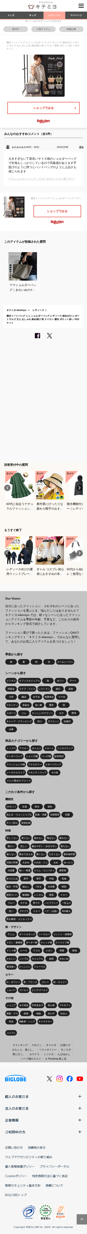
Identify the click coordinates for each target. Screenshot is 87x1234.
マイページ (76, 15)
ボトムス (36, 748)
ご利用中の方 (15, 1131)
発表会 (25, 705)
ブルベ (11, 903)
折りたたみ (12, 878)
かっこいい (25, 966)
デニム (11, 934)
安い (11, 911)
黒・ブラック (30, 982)
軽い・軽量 (25, 870)
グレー (45, 982)
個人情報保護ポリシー (20, 1166)
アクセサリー (35, 764)
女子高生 (24, 1005)
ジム (24, 713)
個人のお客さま (17, 1096)
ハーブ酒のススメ (31, 1058)
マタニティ (12, 705)
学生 (11, 1021)
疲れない (64, 838)
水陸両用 (54, 814)
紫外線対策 (69, 854)
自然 (51, 958)
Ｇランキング (20, 1045)
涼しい (23, 846)
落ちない (65, 846)
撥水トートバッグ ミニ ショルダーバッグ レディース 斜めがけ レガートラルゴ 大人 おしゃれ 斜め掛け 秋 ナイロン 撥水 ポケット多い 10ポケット (43, 319)
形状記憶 (26, 823)
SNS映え (66, 911)
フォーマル (39, 966)
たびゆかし (64, 1054)
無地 (74, 950)
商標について (54, 1185)
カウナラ (34, 1054)
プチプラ (24, 911)
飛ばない (51, 838)
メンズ (10, 15)
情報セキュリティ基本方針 (23, 1185)
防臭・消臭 (41, 814)
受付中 (15, 29)
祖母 (26, 1013)
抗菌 (67, 814)
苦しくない (12, 838)
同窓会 (11, 689)
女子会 (36, 697)
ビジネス (11, 680)
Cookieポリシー (16, 1176)
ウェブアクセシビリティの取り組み (28, 1157)
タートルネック (27, 934)
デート (73, 680)
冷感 (24, 806)
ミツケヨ (49, 1054)
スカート (49, 748)
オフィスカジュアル (29, 680)
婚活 (24, 697)
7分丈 (39, 886)
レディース (54, 15)
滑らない (26, 838)
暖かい (11, 846)
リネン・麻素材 (14, 942)
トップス (11, 748)
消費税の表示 (37, 1147)
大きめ (25, 862)
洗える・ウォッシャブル (19, 814)
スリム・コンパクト (44, 870)
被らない (11, 854)
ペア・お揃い (51, 911)
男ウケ (36, 903)
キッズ (32, 15)
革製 (62, 950)
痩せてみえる (26, 854)
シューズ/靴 (32, 756)
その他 (54, 772)
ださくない (54, 854)
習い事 (38, 705)
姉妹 (38, 1013)
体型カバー (12, 895)
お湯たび (65, 1045)
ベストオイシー (48, 1049)
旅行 (58, 689)
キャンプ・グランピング (19, 721)
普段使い (11, 966)
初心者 (51, 1005)
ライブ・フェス (27, 689)
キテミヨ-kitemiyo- (17, 310)
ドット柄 (11, 950)
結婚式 (67, 721)
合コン (60, 680)
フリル (36, 950)
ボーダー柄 (31, 942)
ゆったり (68, 862)
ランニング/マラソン (42, 713)
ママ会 (61, 697)
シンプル (24, 958)
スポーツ (11, 713)
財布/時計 (59, 756)
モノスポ (66, 1049)
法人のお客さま (17, 1108)
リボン (49, 950)
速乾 (50, 806)
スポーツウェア (53, 764)
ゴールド (24, 990)
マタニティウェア (37, 772)
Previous (7, 488)
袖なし (25, 886)
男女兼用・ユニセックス (19, 919)
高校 (70, 689)
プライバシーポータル (54, 1166)
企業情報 (12, 1120)
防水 (37, 806)
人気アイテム (43, 29)
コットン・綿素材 (62, 934)
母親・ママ (12, 1013)
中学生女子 (37, 1005)
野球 (74, 713)
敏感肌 (25, 895)
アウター (24, 748)
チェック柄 (46, 942)
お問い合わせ (14, 1147)
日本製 (51, 886)
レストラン (44, 689)
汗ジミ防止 (12, 823)
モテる (23, 903)
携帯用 (62, 870)
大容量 (11, 870)
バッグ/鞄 (46, 756)
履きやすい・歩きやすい (44, 846)
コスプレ (11, 1033)
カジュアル (37, 958)
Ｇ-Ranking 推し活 (55, 1058)
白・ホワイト (13, 982)
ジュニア (11, 1005)
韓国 (64, 886)
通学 (51, 705)
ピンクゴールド (40, 990)
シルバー (11, 990)
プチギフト (65, 1005)
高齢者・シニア (27, 1021)
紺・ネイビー (60, 982)
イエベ (63, 895)
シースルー (44, 934)
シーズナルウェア (15, 772)
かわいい (11, 958)
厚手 (26, 878)
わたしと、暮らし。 (23, 1049)
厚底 (51, 895)
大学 (11, 697)
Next (79, 488)
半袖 (51, 878)
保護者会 (49, 697)
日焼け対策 (12, 862)
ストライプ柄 (62, 942)
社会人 (63, 1013)
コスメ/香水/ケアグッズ (18, 780)
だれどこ (37, 1045)
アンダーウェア (14, 756)
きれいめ (64, 958)
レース (23, 950)
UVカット (11, 806)
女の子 (51, 1013)
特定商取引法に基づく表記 (50, 1176)
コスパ (36, 911)
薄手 (38, 878)
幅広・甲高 (12, 886)
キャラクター (45, 1021)
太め (55, 862)
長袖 (64, 878)
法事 (11, 729)
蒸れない (38, 838)
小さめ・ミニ (41, 862)
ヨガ (61, 713)
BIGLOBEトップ (16, 1195)
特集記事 (71, 29)
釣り (40, 721)
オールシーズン (65, 662)
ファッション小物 (15, 764)
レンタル (38, 895)
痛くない (41, 854)
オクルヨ (51, 1045)
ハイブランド (51, 903)
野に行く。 (19, 1054)
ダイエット (53, 721)
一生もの (66, 903)
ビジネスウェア (65, 748)
